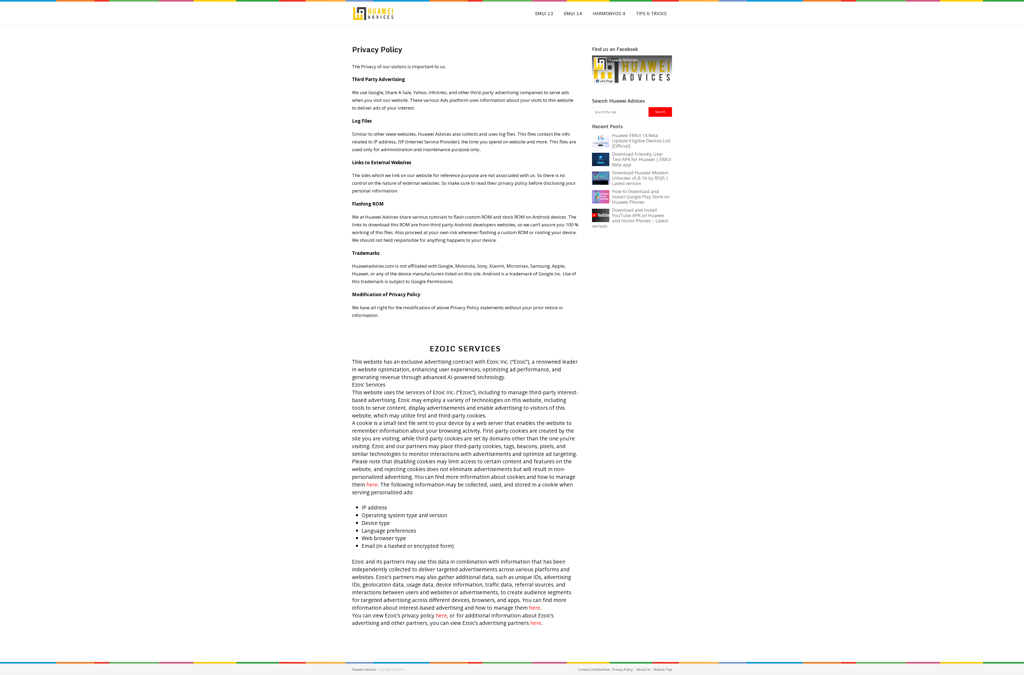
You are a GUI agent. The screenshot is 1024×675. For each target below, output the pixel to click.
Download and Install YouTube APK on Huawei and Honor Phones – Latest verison (630, 218)
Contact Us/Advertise (594, 669)
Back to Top (663, 669)
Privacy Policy (623, 669)
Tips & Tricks (651, 14)
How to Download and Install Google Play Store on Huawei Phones (641, 196)
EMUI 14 (573, 14)
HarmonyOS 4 (609, 14)
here (372, 484)
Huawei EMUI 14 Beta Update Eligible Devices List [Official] (641, 140)
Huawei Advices (364, 669)
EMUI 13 (544, 14)
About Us (643, 669)
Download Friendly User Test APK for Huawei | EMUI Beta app (641, 159)
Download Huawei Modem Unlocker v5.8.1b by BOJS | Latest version (640, 178)
